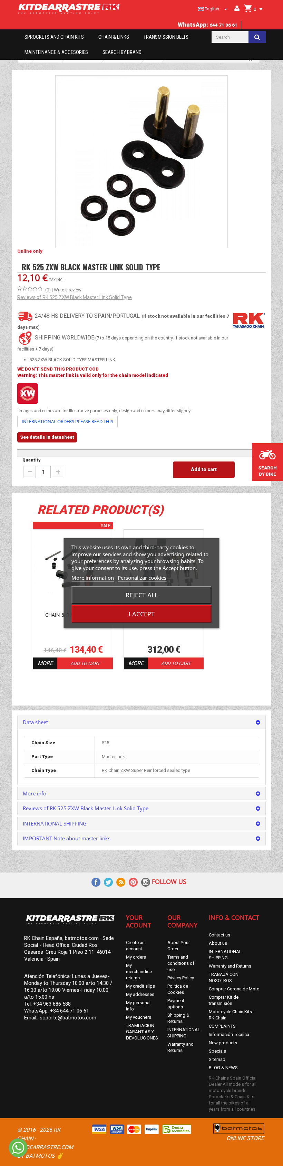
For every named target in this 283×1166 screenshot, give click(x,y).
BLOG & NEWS (223, 1067)
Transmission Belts (166, 37)
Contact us (219, 935)
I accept (141, 614)
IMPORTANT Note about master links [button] (66, 838)
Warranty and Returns (230, 966)
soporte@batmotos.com (68, 1018)
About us (218, 943)
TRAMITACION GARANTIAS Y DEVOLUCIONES (142, 1032)
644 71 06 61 (223, 25)
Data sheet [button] (35, 722)
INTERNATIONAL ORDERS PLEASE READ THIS (67, 421)
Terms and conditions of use (180, 963)
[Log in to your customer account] (235, 9)
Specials (217, 1051)
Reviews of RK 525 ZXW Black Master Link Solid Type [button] (85, 808)
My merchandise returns (139, 971)
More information (92, 577)
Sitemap (217, 1059)
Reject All (142, 595)
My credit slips (140, 986)
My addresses (140, 994)
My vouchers (138, 1017)
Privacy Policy (180, 977)
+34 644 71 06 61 (69, 1011)
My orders (136, 957)
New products (223, 1042)
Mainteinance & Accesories (56, 52)
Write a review (67, 289)
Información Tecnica (229, 1034)
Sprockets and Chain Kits (54, 37)
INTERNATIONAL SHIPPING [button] (55, 823)
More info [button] (34, 793)
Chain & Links (113, 37)
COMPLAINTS (222, 1026)
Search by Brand (122, 52)
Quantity (31, 460)
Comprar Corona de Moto (234, 988)
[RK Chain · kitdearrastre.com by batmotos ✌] (69, 8)
